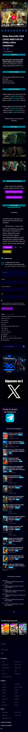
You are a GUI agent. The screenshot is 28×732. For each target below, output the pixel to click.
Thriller (17, 702)
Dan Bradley (19, 229)
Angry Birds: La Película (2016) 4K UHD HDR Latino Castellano (12, 221)
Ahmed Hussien (12, 243)
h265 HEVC (4, 673)
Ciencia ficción (18, 687)
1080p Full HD (11, 233)
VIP (1, 728)
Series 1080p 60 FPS (6, 718)
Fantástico (4, 699)
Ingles (20, 241)
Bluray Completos (6, 676)
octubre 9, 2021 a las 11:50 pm (9, 314)
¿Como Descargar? (6, 722)
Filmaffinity (14, 212)
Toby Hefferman (15, 231)
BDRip (15, 237)
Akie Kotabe (20, 243)
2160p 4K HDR (5, 665)
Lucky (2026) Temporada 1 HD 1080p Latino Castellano (14, 595)
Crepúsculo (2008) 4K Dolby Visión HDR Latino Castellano (13, 582)
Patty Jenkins (6, 231)
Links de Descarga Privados (14, 192)
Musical (17, 705)
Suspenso (17, 696)
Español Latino (6, 241)
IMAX (16, 241)
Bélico (3, 702)
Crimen (16, 690)
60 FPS (16, 670)
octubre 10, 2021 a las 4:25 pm (11, 336)
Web (2, 294)
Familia (3, 696)
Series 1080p (5, 712)
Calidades (4, 658)
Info (2, 653)
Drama (16, 693)
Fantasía (10, 235)
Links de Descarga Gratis (14, 197)
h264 (13, 241)
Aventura (5, 235)
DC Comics (21, 237)
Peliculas (16, 235)
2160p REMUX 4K (6, 667)
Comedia (4, 690)
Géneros (3, 681)
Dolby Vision (18, 665)
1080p (7, 237)
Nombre (3, 279)
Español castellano (18, 239)
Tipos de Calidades (6, 725)
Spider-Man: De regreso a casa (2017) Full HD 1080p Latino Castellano (14, 591)
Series (2, 709)
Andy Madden (12, 229)
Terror (4, 693)
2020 (11, 237)
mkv (24, 241)
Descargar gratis (7, 239)
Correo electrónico (6, 286)
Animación (17, 684)
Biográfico (5, 705)
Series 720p (4, 715)
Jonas (2, 314)
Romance (17, 699)
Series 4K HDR (18, 712)
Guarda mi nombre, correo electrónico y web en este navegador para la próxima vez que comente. (13, 303)
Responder (5, 334)
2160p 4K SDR (18, 667)
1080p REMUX (18, 673)
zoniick (4, 336)
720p (3, 670)
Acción (18, 233)
